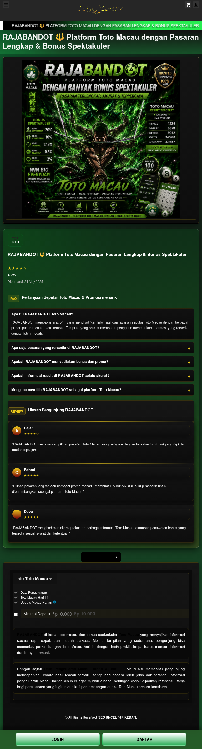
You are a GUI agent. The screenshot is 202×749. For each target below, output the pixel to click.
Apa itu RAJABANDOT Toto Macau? (42, 313)
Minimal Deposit (59, 613)
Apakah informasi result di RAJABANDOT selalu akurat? (60, 375)
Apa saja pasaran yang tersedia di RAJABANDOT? (55, 347)
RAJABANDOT (30, 634)
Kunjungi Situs (98, 557)
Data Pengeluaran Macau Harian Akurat (80, 668)
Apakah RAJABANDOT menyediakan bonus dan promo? (59, 361)
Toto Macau (129, 634)
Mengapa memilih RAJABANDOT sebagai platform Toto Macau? (66, 389)
